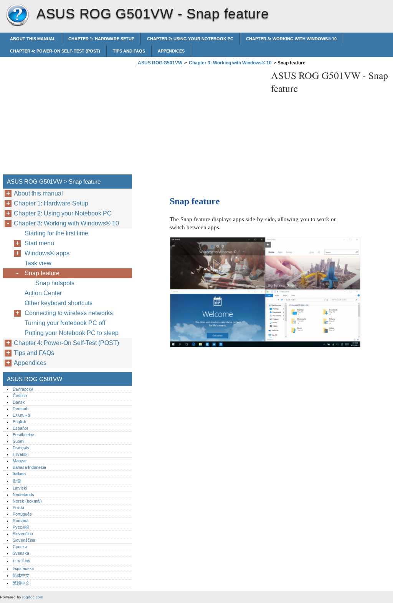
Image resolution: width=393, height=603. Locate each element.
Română (20, 520)
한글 (17, 480)
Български (23, 389)
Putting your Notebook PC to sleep (72, 333)
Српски (20, 546)
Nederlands (23, 494)
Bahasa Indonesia (29, 467)
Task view (38, 263)
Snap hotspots (54, 283)
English (19, 421)
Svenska (21, 553)
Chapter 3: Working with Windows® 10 (291, 38)
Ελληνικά (21, 415)
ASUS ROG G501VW (17, 15)
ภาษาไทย (21, 561)
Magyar (20, 460)
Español (20, 428)
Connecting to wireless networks (69, 313)
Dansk (19, 402)
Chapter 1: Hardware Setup (101, 38)
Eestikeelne (23, 434)
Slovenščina (24, 540)
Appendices (171, 51)
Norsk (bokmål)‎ (27, 501)
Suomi (18, 441)
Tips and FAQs (129, 51)
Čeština (20, 395)
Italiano (19, 474)
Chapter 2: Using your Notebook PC (190, 38)
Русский (21, 527)
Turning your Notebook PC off (65, 323)
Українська (23, 568)
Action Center (43, 293)
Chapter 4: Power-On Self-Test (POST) (55, 51)
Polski (18, 507)
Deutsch (20, 408)
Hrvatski (20, 454)
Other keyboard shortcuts (58, 303)
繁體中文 (21, 583)
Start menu (39, 243)
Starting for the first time (56, 233)
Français (21, 447)
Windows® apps (47, 253)
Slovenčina (23, 533)
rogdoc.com (32, 597)
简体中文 (21, 575)
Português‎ (22, 514)
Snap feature (42, 273)
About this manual (33, 38)
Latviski (20, 488)
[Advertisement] (200, 122)
